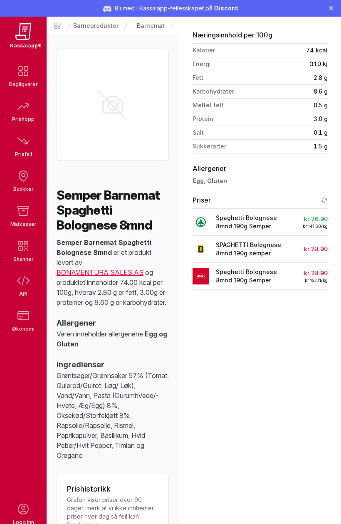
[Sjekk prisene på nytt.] (324, 200)
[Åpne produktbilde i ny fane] (113, 105)
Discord (226, 8)
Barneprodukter (96, 25)
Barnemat (151, 25)
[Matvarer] (57, 26)
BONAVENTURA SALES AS (100, 272)
